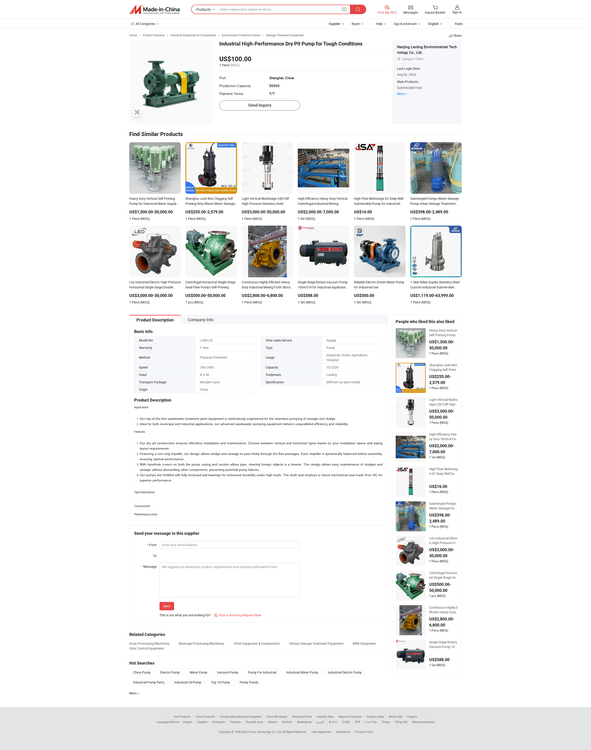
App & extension (405, 23)
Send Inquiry (259, 105)
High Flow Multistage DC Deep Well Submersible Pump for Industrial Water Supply (443, 471)
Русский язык (254, 722)
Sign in (457, 12)
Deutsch (287, 722)
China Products (205, 716)
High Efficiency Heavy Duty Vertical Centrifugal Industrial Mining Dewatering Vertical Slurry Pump (443, 436)
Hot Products (182, 716)
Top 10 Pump (220, 682)
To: (155, 555)
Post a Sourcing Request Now (237, 615)
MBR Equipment (364, 643)
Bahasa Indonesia (423, 722)
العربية (320, 722)
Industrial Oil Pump (187, 682)
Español (202, 722)
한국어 (333, 722)
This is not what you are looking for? (185, 615)
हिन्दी (357, 722)
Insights (412, 716)
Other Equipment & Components (257, 643)
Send (166, 606)
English (187, 722)
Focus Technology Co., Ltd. (265, 732)
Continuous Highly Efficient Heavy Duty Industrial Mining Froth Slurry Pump (443, 609)
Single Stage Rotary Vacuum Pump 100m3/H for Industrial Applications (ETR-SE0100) (443, 644)
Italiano (272, 722)
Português (218, 722)
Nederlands (304, 722)
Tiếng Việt (401, 722)
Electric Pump (170, 672)
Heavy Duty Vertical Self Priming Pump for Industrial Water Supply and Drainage (443, 332)
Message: (149, 566)
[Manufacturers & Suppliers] (154, 9)
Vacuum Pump (227, 672)
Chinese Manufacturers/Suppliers (240, 716)
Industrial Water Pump (302, 672)
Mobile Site (395, 716)
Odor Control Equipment (146, 648)
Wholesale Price (302, 716)
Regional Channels (350, 716)
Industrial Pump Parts (148, 682)
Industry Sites (325, 716)
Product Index (375, 716)
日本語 (346, 722)
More (400, 93)
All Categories (145, 23)
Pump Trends (249, 682)
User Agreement (321, 732)
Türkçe (386, 722)
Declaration (343, 732)
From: (152, 545)
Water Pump (198, 672)
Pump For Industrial (262, 672)
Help (379, 23)
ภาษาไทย (371, 722)
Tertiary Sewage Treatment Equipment (316, 643)
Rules (459, 23)
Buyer (356, 23)
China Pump (142, 672)
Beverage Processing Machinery (201, 643)
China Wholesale (276, 716)
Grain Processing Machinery (149, 643)
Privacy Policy (364, 732)
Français (235, 722)
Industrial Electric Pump (345, 672)
